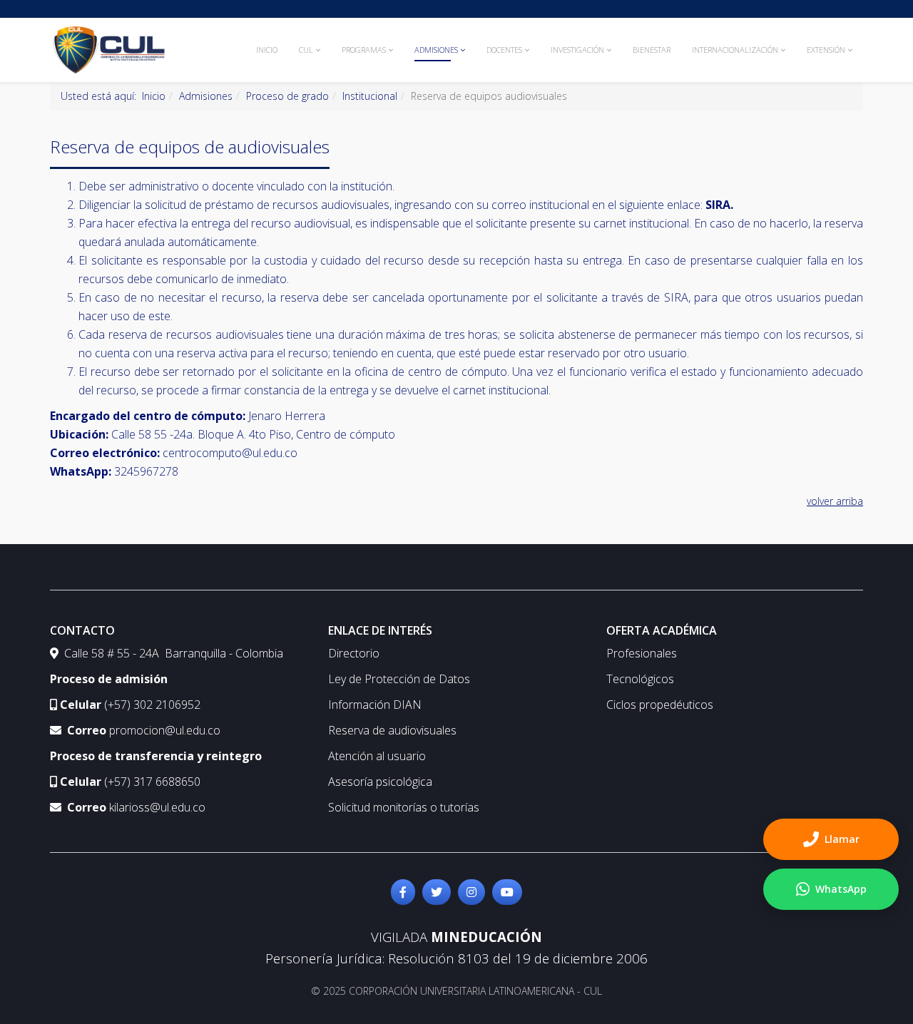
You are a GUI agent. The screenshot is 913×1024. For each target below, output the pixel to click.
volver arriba (835, 501)
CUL (306, 49)
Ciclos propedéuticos (659, 704)
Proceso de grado (287, 96)
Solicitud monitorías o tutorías (403, 807)
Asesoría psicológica (380, 781)
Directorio (353, 653)
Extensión (826, 49)
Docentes (504, 49)
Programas (364, 49)
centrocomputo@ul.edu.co (230, 453)
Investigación (577, 49)
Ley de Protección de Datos (399, 679)
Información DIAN (375, 704)
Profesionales (641, 653)
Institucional (369, 96)
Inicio (266, 49)
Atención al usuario (377, 756)
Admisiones (436, 49)
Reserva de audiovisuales (392, 730)
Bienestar (651, 49)
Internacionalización (735, 49)
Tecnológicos (640, 679)
